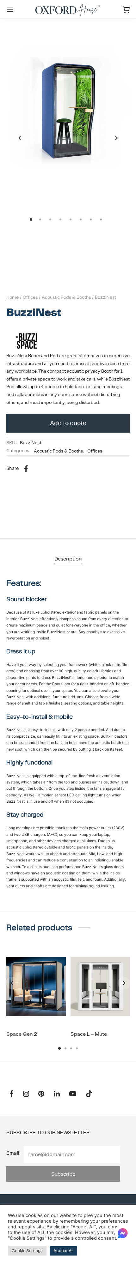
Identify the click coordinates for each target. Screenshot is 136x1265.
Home (12, 297)
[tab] (68, 559)
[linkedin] (57, 1094)
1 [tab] (59, 1048)
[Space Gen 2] (36, 986)
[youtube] (72, 1094)
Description (68, 558)
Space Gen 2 (21, 1034)
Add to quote (68, 423)
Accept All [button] (63, 1250)
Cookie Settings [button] (27, 1250)
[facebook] (11, 1094)
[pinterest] (41, 1094)
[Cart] (126, 9)
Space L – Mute (89, 1034)
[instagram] (26, 1094)
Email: (13, 1153)
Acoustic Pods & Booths (66, 297)
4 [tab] (77, 1048)
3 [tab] (71, 1048)
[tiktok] (89, 1094)
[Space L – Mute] (100, 986)
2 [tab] (65, 1048)
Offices (30, 297)
